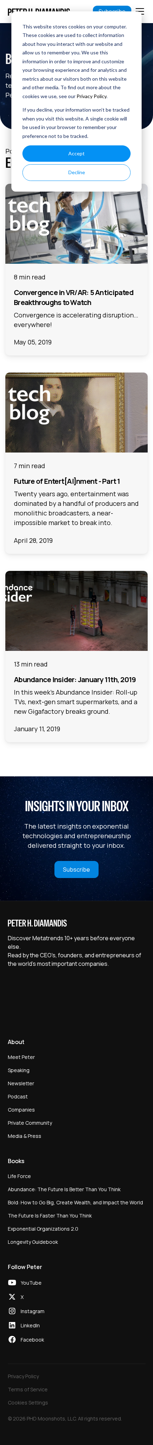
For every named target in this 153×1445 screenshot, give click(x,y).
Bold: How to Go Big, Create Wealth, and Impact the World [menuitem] (75, 1202)
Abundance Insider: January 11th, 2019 (75, 679)
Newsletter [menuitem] (21, 1083)
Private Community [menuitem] (30, 1122)
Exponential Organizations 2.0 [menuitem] (43, 1228)
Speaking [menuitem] (19, 1070)
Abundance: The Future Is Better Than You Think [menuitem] (64, 1189)
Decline (76, 172)
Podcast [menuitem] (18, 1096)
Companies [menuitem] (21, 1109)
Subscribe (76, 869)
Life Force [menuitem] (19, 1176)
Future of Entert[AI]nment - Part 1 (67, 481)
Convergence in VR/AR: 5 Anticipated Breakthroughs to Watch (73, 297)
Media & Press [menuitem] (24, 1136)
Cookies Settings (28, 1402)
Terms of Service (28, 1389)
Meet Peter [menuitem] (21, 1057)
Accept (76, 153)
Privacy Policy (91, 96)
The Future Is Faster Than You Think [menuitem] (50, 1215)
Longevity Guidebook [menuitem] (33, 1241)
